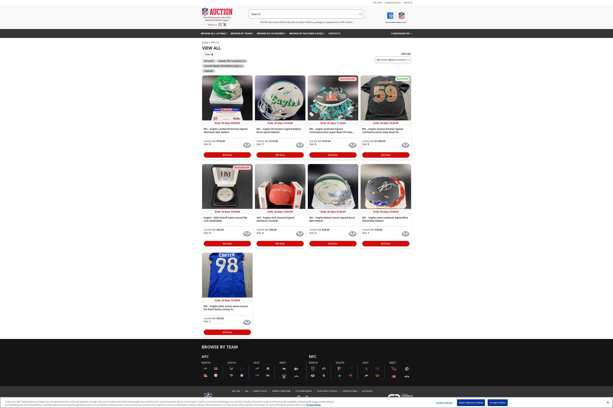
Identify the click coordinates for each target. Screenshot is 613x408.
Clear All (208, 71)
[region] (306, 402)
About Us (408, 2)
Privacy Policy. (313, 404)
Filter (208, 54)
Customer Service (393, 2)
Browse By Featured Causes (306, 33)
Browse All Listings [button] (213, 33)
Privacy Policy (260, 391)
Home (205, 42)
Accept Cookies (497, 402)
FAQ (246, 391)
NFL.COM (377, 2)
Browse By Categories (270, 33)
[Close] (607, 402)
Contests (334, 33)
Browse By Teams (241, 33)
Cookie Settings (349, 391)
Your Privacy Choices (327, 391)
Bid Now (227, 154)
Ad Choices (367, 391)
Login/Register (400, 33)
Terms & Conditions (281, 391)
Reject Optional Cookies (471, 402)
